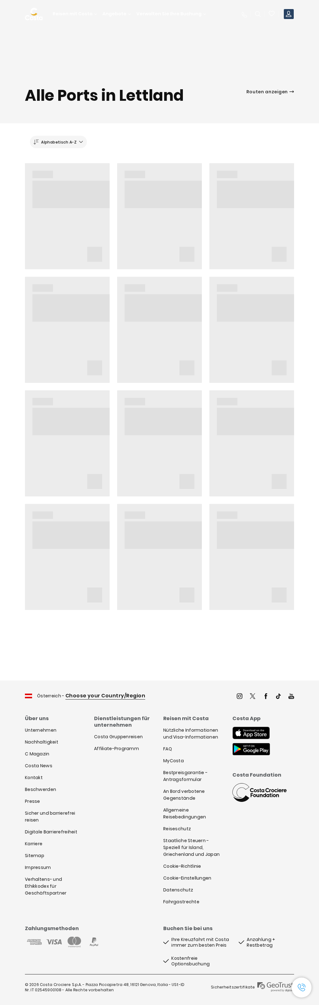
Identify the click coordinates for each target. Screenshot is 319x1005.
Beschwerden (40, 789)
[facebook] (266, 696)
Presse (32, 801)
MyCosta (173, 761)
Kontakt (34, 777)
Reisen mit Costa (73, 14)
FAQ (167, 749)
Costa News (38, 766)
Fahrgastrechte (181, 902)
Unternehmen (40, 730)
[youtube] (291, 696)
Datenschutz (178, 890)
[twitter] (252, 696)
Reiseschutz (177, 829)
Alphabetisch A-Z (59, 142)
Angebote (114, 14)
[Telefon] (243, 14)
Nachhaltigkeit (41, 742)
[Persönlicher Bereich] (288, 14)
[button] (271, 14)
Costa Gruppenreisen (118, 737)
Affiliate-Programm (116, 748)
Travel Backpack (271, 14)
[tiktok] (278, 696)
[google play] (251, 750)
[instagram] (239, 696)
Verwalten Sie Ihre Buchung (169, 14)
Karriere (33, 844)
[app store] (251, 733)
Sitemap (34, 855)
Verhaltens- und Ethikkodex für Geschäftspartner (45, 886)
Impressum (38, 867)
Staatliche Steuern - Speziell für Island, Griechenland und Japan (191, 847)
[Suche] (257, 14)
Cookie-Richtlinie (182, 866)
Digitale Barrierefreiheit (51, 832)
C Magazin (37, 754)
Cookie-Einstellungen (187, 878)
